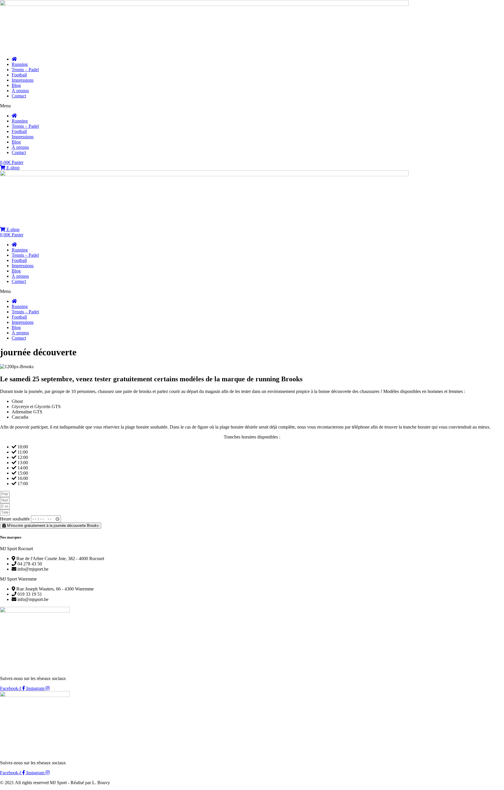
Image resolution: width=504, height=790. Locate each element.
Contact (19, 95)
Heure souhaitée (15, 518)
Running (20, 64)
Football (19, 74)
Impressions (23, 80)
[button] (252, 106)
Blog (16, 85)
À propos (20, 90)
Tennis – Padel (25, 69)
